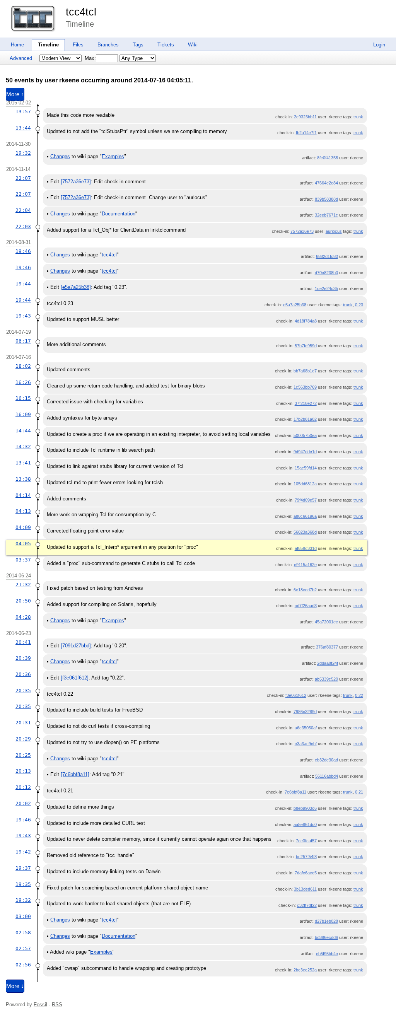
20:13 (23, 771)
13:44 (23, 128)
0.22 (359, 695)
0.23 (359, 304)
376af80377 (327, 647)
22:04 (23, 210)
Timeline (48, 45)
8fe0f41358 (327, 157)
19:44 (23, 284)
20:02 (23, 803)
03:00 (23, 916)
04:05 (23, 543)
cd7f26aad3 (306, 605)
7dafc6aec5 (306, 873)
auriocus (334, 231)
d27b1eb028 (326, 921)
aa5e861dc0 (305, 824)
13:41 (23, 463)
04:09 (23, 527)
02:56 (23, 965)
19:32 (23, 153)
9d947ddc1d (305, 451)
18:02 (23, 366)
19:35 (23, 884)
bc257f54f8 (306, 856)
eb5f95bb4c (327, 953)
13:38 (23, 479)
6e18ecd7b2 (305, 589)
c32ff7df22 (307, 905)
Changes (60, 156)
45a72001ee (326, 622)
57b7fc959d (306, 345)
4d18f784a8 (306, 321)
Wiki (193, 45)
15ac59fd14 (306, 468)
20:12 (23, 787)
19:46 (23, 251)
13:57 (23, 111)
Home (17, 45)
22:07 (23, 178)
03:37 (23, 560)
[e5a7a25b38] (76, 287)
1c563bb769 (305, 387)
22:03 (23, 226)
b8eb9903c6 (305, 808)
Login (379, 45)
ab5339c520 (326, 679)
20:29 (23, 739)
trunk (358, 116)
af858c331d (306, 548)
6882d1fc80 (327, 256)
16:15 (23, 398)
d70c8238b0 (326, 272)
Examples (113, 156)
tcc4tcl (81, 12)
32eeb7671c (326, 215)
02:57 (23, 948)
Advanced (21, 58)
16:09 (23, 414)
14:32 (23, 446)
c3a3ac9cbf (306, 743)
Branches (108, 45)
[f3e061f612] (75, 678)
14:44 (23, 431)
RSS (57, 1004)
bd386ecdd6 (326, 937)
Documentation (118, 214)
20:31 (23, 722)
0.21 (359, 792)
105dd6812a (305, 483)
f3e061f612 (295, 695)
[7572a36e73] (76, 181)
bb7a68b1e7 (305, 371)
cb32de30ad (326, 760)
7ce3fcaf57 (306, 840)
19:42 (23, 852)
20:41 (23, 642)
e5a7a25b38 (294, 304)
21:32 (23, 584)
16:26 (23, 382)
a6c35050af (306, 727)
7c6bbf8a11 (295, 792)
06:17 (23, 341)
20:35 (23, 690)
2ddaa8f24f (327, 663)
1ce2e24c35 (326, 288)
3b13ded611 (305, 889)
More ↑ (15, 94)
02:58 (23, 932)
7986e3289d (305, 711)
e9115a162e (305, 564)
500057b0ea (305, 435)
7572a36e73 (302, 231)
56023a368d (305, 532)
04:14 (23, 495)
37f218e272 (306, 403)
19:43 (23, 316)
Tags (138, 45)
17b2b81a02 (305, 419)
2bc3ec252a (305, 970)
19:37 (23, 868)
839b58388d (326, 199)
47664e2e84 (326, 183)
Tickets (165, 45)
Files (78, 45)
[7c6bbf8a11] (75, 774)
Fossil (40, 1004)
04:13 (23, 511)
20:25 (23, 755)
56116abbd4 (326, 776)
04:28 (23, 617)
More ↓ (15, 986)
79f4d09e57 (306, 500)
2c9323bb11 (305, 116)
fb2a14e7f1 (306, 132)
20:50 (23, 601)
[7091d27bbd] (76, 646)
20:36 (23, 674)
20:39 (23, 658)
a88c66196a (305, 516)
